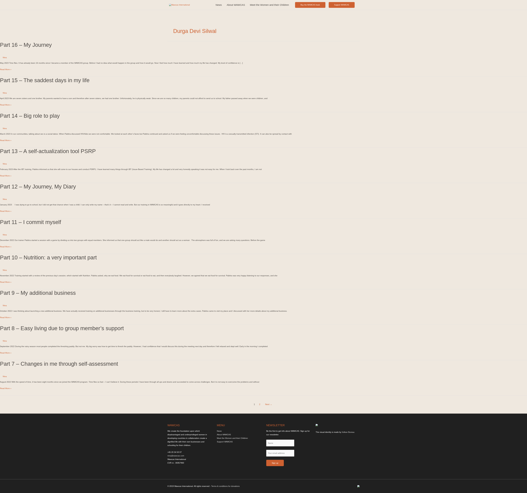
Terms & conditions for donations (225, 486)
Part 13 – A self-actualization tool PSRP (48, 151)
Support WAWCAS (341, 5)
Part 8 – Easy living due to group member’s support (62, 328)
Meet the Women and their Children (269, 5)
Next (268, 404)
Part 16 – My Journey (26, 45)
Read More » (5, 69)
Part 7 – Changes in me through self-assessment (59, 364)
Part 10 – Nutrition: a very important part (48, 257)
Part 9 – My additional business (38, 293)
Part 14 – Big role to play (30, 116)
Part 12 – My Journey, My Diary (38, 187)
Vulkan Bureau (348, 432)
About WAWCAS (236, 5)
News (219, 5)
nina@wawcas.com (175, 456)
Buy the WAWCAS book (310, 5)
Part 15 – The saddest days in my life (44, 80)
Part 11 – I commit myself (30, 222)
